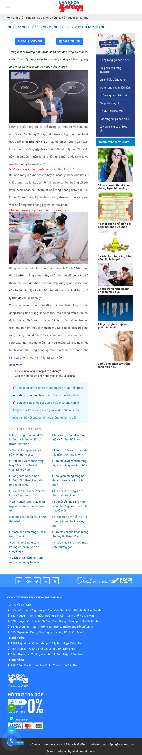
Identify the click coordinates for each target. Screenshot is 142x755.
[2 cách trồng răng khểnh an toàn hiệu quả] (115, 274)
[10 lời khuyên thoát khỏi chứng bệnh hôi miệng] (115, 165)
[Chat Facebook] (11, 719)
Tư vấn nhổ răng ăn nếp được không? (38, 371)
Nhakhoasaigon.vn (84, 751)
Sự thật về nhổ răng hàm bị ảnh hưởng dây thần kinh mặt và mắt (69, 506)
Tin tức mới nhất (115, 142)
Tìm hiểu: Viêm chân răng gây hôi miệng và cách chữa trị (69, 465)
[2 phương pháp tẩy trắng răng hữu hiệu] (115, 345)
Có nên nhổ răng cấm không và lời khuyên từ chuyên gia (24, 547)
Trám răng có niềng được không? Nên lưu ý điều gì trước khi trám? (26, 439)
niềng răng (26, 275)
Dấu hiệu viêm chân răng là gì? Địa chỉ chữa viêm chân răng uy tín (26, 465)
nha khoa (43, 357)
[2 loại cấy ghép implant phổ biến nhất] (115, 308)
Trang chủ (17, 17)
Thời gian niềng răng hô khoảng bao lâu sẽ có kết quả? (68, 480)
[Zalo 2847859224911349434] (11, 730)
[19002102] (11, 741)
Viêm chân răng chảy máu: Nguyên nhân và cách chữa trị (27, 506)
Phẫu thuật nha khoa (66, 395)
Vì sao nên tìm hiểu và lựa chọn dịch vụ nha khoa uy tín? (69, 521)
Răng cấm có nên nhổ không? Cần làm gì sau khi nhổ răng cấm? (26, 480)
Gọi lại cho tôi (31, 41)
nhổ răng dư (38, 141)
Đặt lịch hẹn (71, 41)
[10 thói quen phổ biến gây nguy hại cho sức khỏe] (115, 206)
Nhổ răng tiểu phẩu (38, 395)
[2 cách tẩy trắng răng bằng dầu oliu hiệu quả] (115, 242)
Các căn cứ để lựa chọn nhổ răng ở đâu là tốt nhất (45, 375)
